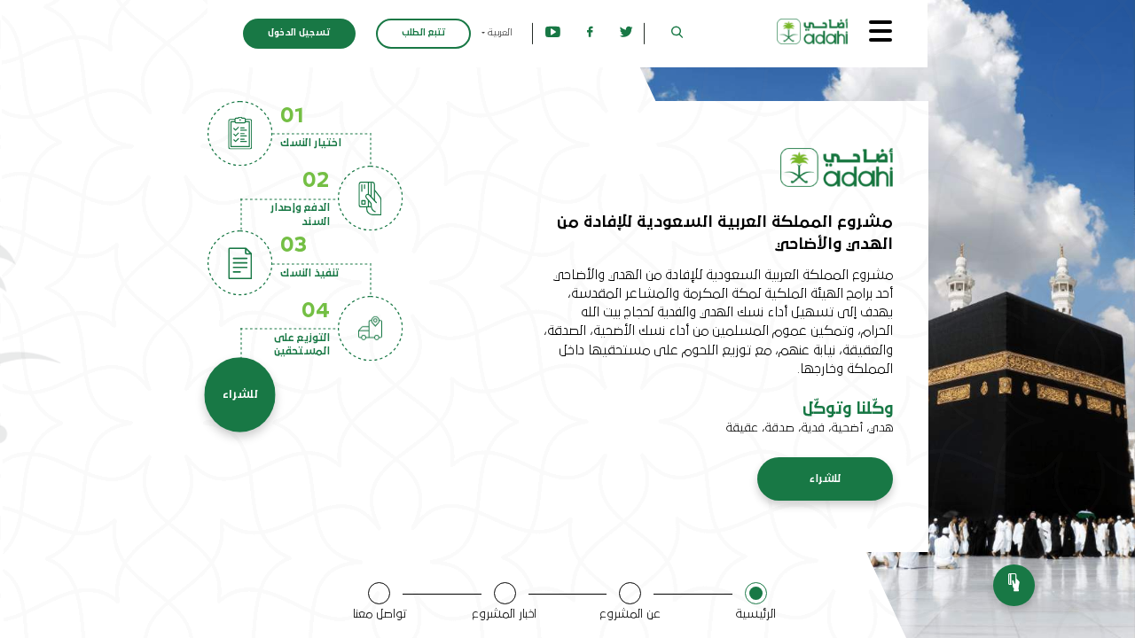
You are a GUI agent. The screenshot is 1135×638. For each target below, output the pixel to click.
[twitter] (626, 33)
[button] (677, 33)
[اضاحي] (813, 31)
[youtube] (552, 33)
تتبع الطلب (423, 32)
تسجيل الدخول (299, 32)
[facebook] (590, 33)
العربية (499, 32)
